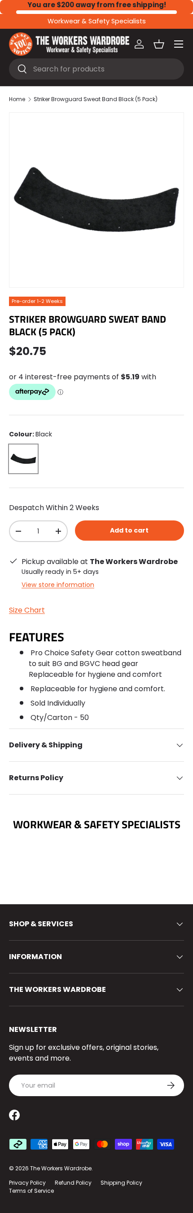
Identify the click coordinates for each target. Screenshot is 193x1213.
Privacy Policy (27, 1182)
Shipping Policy (121, 1182)
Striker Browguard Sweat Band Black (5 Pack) (96, 99)
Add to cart (129, 530)
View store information (58, 584)
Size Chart (27, 610)
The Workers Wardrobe (61, 1168)
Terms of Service (31, 1191)
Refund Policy (73, 1182)
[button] (159, 44)
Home (17, 99)
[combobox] (96, 69)
